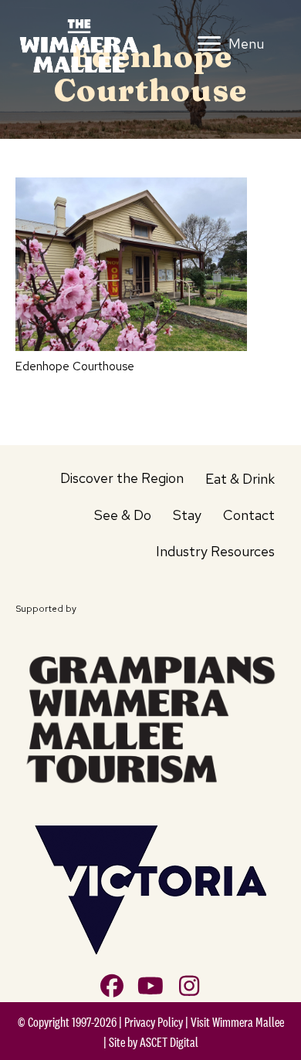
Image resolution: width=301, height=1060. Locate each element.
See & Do (122, 515)
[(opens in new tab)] (150, 716)
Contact (249, 515)
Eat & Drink (240, 479)
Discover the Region (122, 478)
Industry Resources (215, 551)
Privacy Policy (153, 1022)
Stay (187, 515)
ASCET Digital (169, 1042)
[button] (111, 986)
